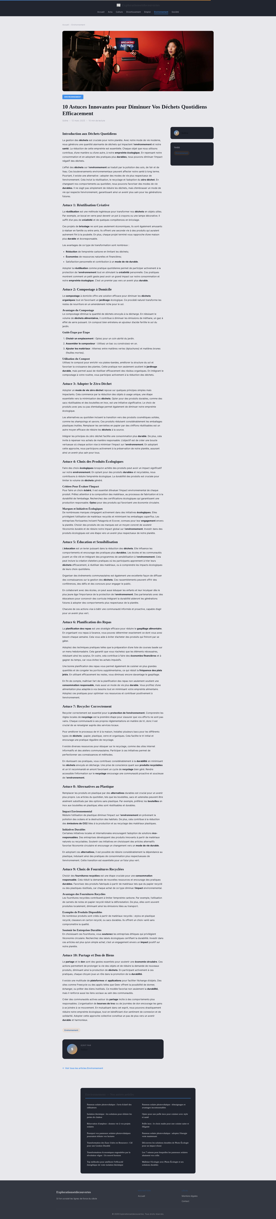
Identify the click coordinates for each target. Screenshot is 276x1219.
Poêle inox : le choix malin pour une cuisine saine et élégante (165, 1125)
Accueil (101, 12)
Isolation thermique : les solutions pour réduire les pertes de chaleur (109, 1115)
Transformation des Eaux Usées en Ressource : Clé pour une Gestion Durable (110, 1144)
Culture (119, 12)
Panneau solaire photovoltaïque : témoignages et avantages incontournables (163, 1106)
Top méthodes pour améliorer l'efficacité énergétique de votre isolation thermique (105, 1163)
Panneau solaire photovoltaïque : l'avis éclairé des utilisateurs (109, 1106)
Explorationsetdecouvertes (138, 5)
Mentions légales (190, 1196)
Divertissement (133, 12)
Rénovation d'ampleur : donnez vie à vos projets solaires (108, 1125)
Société (175, 12)
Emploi (147, 12)
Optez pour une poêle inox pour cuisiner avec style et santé (165, 1115)
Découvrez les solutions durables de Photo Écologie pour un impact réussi (165, 1144)
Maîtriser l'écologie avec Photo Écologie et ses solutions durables (163, 1163)
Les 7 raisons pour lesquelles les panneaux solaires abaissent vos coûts (165, 1154)
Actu (110, 12)
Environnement (161, 12)
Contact (185, 1201)
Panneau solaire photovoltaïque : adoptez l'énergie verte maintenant (164, 1134)
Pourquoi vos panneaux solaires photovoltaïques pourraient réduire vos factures (109, 1134)
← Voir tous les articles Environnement (82, 1068)
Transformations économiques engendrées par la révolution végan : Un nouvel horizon (108, 1154)
